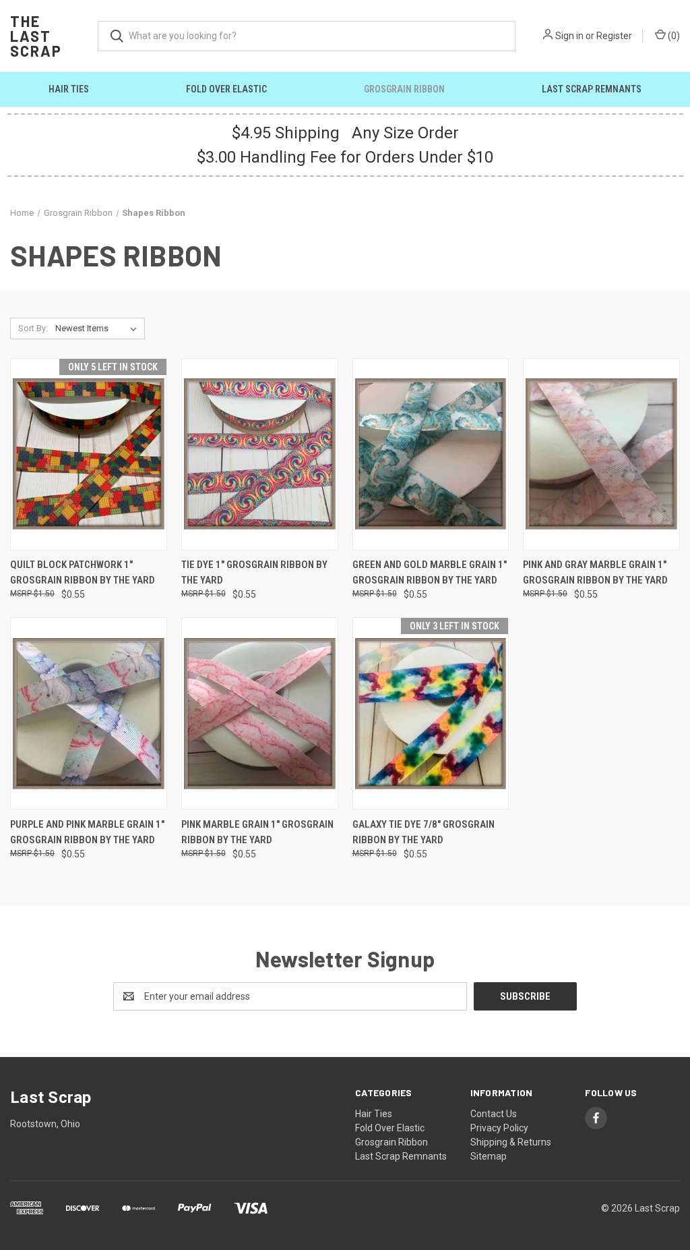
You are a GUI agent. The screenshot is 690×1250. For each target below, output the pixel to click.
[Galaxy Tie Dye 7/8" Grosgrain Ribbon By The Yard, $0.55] (431, 713)
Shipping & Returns (510, 1142)
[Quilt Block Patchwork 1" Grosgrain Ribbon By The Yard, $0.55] (88, 454)
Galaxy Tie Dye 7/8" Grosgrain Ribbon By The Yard (423, 832)
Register (614, 35)
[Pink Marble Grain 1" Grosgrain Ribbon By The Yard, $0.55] (260, 713)
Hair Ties (69, 89)
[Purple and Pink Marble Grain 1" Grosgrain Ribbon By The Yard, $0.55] (88, 713)
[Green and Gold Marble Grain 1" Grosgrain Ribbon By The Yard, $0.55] (431, 454)
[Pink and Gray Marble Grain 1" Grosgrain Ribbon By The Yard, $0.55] (601, 454)
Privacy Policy (499, 1128)
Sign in (569, 35)
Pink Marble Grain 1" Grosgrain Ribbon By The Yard (257, 832)
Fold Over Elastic (226, 89)
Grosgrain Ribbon (404, 89)
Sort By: (33, 328)
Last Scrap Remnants (591, 89)
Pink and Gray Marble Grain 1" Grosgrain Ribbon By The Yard (595, 572)
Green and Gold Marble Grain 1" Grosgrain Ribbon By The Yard (429, 572)
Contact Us (493, 1113)
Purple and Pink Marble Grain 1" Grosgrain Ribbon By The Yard (87, 832)
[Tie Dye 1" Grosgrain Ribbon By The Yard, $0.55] (260, 454)
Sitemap (488, 1156)
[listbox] (98, 328)
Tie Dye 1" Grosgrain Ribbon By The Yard (254, 572)
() (673, 35)
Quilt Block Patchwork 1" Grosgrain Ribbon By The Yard (82, 572)
